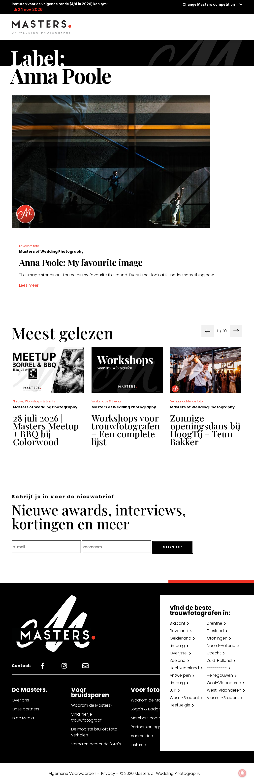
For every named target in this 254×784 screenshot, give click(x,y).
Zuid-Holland (219, 660)
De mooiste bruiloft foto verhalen (94, 732)
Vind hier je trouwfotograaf (86, 717)
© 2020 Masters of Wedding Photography (160, 773)
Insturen (138, 745)
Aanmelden (142, 736)
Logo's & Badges (147, 709)
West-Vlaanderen (224, 690)
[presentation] (207, 331)
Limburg (177, 645)
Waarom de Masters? (92, 705)
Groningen (217, 638)
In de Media (23, 718)
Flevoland (179, 631)
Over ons (20, 700)
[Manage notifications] (242, 773)
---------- (217, 668)
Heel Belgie (180, 705)
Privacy (108, 773)
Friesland (215, 631)
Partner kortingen (147, 727)
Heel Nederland (184, 668)
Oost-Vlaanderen (224, 683)
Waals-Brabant (184, 697)
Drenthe (214, 623)
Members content (148, 718)
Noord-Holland (221, 645)
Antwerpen (180, 675)
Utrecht (214, 653)
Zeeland (178, 660)
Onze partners (25, 709)
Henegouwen (220, 675)
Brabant (177, 623)
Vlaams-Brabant (223, 697)
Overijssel (179, 653)
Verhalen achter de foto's (96, 744)
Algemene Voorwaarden (72, 773)
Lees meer (28, 285)
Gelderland (180, 638)
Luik (173, 690)
